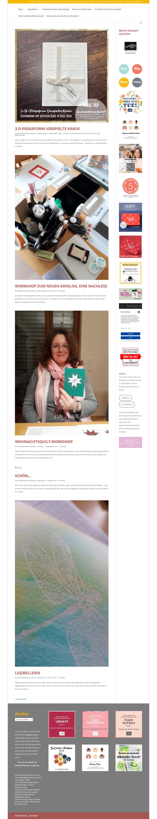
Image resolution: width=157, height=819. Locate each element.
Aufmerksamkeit (76, 133)
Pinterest (66, 2)
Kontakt (32, 2)
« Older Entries (20, 699)
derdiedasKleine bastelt (26, 133)
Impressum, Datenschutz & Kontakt (62, 16)
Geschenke (88, 133)
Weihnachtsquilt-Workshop (44, 441)
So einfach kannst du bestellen (108, 10)
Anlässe (67, 133)
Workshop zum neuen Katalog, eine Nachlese (61, 286)
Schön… (23, 475)
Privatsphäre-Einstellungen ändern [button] (82, 2)
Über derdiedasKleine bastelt (31, 16)
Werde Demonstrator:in (45, 2)
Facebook (58, 2)
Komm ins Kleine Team (82, 10)
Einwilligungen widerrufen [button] (133, 2)
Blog (20, 10)
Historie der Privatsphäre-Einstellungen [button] (109, 2)
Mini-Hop (96, 133)
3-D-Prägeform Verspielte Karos (47, 128)
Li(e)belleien (27, 672)
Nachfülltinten (127, 404)
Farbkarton (125, 398)
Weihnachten (20, 135)
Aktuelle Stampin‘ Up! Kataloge (56, 10)
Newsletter (32, 10)
